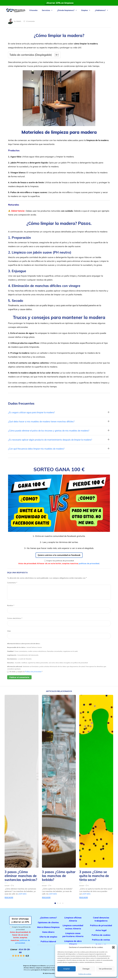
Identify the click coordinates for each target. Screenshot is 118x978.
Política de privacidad (33, 672)
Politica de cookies (84, 974)
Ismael (18, 21)
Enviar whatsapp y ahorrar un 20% (20, 920)
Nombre (10, 605)
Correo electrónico (14, 618)
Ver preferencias (105, 969)
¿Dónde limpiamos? (65, 10)
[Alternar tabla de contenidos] (55, 55)
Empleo (84, 10)
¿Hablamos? (100, 10)
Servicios (46, 10)
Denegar (86, 969)
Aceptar (66, 969)
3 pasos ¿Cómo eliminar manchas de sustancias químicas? (21, 876)
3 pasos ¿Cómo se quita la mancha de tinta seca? (94, 876)
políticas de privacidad (89, 563)
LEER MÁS (22, 894)
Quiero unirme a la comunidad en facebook (59, 555)
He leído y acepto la (26, 672)
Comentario (12, 583)
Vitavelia (33, 10)
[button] (113, 947)
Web (9, 631)
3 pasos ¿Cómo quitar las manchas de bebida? (59, 876)
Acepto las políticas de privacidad (60, 561)
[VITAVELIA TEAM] (16, 10)
